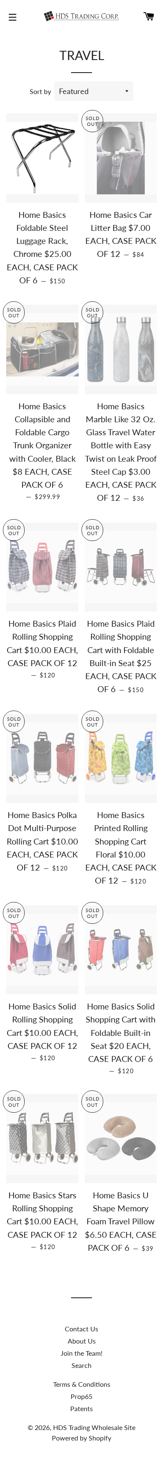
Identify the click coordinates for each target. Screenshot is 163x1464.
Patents (81, 1408)
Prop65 (81, 1396)
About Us (82, 1341)
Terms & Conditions (81, 1384)
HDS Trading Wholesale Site (94, 1427)
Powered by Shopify (81, 1438)
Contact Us (81, 1329)
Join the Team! (81, 1353)
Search (81, 1365)
